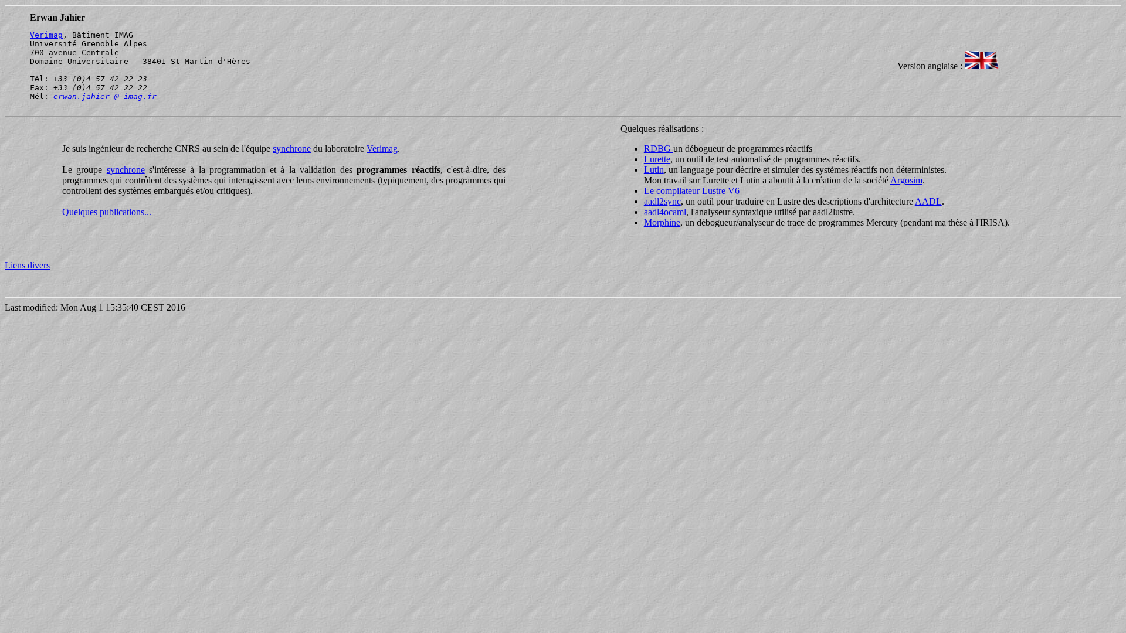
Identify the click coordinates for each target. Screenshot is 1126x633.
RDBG (658, 149)
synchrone (292, 149)
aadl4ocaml (665, 212)
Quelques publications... (106, 212)
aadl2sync (662, 201)
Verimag (46, 34)
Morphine (662, 222)
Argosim (906, 180)
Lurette (657, 159)
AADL (928, 201)
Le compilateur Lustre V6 (692, 191)
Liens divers (27, 265)
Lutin (654, 170)
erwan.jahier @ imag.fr (105, 96)
